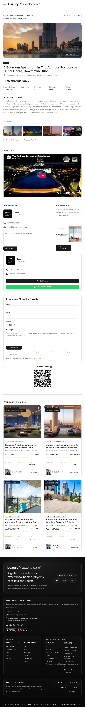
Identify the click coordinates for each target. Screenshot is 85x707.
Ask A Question (10, 248)
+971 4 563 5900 (13, 612)
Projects (72, 575)
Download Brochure (63, 247)
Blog (47, 646)
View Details (33, 473)
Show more (7, 121)
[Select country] (10, 324)
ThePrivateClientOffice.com (53, 664)
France (26, 661)
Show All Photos (12, 140)
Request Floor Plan (31, 140)
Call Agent (44, 281)
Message (9, 330)
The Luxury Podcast (53, 652)
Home (5, 12)
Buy (12, 12)
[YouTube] (11, 625)
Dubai (25, 649)
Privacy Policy (76, 704)
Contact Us (50, 658)
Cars (56, 580)
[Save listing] (38, 408)
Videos (48, 649)
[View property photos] (42, 40)
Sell (23, 704)
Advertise (49, 661)
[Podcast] (22, 625)
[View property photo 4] (52, 131)
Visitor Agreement (34, 358)
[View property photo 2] (12, 131)
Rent (18, 704)
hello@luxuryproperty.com (17, 615)
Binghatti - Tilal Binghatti (69, 657)
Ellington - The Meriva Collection (71, 671)
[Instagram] (14, 625)
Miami (26, 655)
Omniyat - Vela (69, 661)
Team (48, 655)
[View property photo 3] (32, 131)
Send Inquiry (14, 347)
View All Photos (71, 54)
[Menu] (5, 4)
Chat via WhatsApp (44, 287)
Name (8, 304)
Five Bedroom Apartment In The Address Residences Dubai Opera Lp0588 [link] (18, 17)
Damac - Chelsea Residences (70, 652)
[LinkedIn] (7, 625)
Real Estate (10, 646)
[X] (18, 625)
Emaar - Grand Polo (70, 648)
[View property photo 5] (72, 131)
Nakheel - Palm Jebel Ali (71, 665)
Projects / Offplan (12, 649)
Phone (8, 321)
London (26, 646)
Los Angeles (28, 658)
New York (27, 652)
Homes (62, 575)
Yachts (73, 580)
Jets (64, 580)
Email (8, 313)
